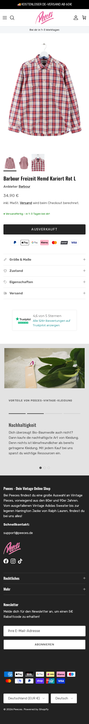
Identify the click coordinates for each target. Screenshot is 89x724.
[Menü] (5, 17)
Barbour (24, 187)
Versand (26, 203)
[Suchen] (14, 17)
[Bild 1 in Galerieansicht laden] (44, 92)
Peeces (17, 709)
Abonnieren (44, 644)
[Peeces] (44, 17)
